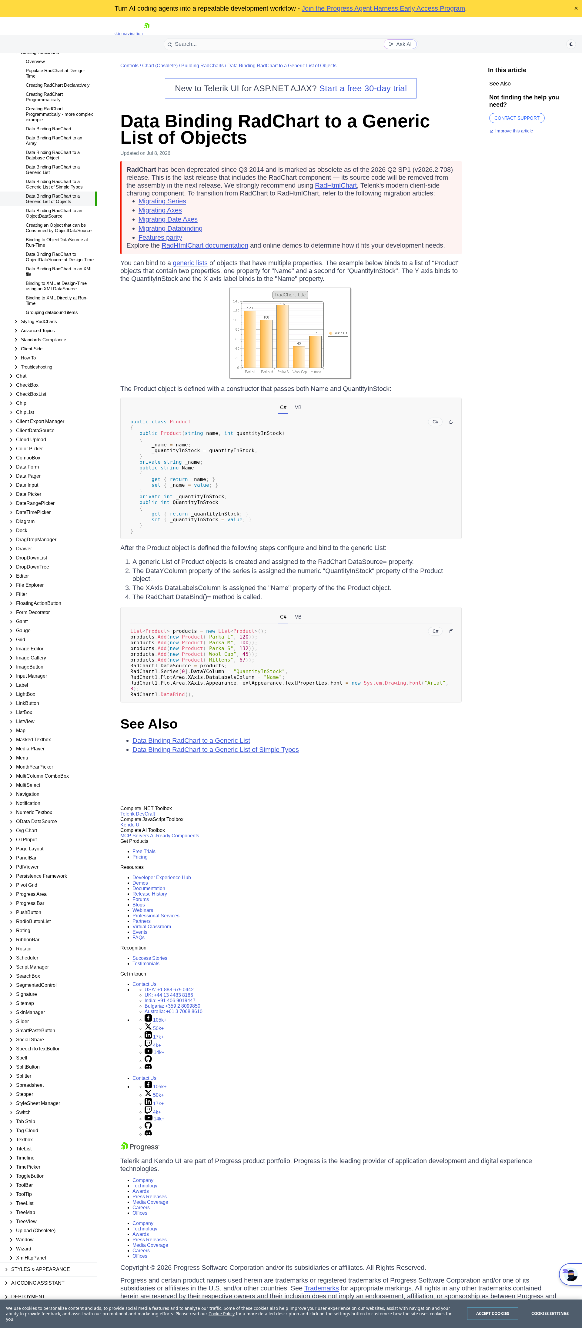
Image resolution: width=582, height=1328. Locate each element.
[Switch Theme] (571, 44)
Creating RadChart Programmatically (44, 97)
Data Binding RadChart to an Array (54, 140)
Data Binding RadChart (48, 128)
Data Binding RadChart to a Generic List (53, 169)
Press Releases (149, 1196)
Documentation (148, 888)
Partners (141, 921)
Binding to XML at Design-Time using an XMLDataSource (56, 286)
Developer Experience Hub (161, 877)
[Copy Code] (451, 422)
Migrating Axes (160, 210)
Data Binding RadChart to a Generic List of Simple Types (54, 184)
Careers (141, 1207)
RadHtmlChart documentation (205, 245)
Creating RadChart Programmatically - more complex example (59, 114)
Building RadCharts (202, 65)
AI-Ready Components (174, 835)
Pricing (140, 856)
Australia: (173, 1011)
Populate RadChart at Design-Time (55, 73)
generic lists (190, 263)
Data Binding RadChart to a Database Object (53, 155)
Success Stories (149, 958)
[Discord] (148, 1067)
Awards (140, 1191)
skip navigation (128, 33)
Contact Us (144, 984)
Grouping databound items (52, 312)
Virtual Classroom (151, 926)
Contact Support (517, 118)
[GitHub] (148, 1060)
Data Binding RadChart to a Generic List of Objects (53, 198)
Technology (144, 1185)
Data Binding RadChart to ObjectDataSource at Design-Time (60, 257)
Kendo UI (130, 824)
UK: (169, 995)
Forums (140, 899)
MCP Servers (134, 835)
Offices (139, 1213)
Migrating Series (162, 201)
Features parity (160, 237)
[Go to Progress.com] (140, 1149)
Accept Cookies (492, 1313)
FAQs (138, 937)
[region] (291, 1314)
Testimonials (145, 963)
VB (298, 407)
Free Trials (144, 851)
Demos (140, 883)
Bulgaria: (172, 1006)
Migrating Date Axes (168, 219)
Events (139, 932)
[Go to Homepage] (146, 33)
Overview (35, 61)
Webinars (142, 910)
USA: (169, 989)
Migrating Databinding (170, 228)
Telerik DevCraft (137, 813)
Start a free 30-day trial (363, 88)
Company (142, 1180)
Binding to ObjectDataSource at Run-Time (57, 242)
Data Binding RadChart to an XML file (59, 271)
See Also (149, 724)
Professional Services (155, 915)
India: (170, 1000)
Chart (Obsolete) (160, 65)
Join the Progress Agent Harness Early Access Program (383, 8)
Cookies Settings (550, 1313)
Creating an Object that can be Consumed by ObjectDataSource (59, 227)
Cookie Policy (222, 1313)
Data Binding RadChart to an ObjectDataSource (54, 213)
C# (283, 407)
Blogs (138, 904)
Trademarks (321, 1288)
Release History (149, 893)
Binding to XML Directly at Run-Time (57, 300)
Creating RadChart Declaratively (58, 85)
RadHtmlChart (336, 185)
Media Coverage (150, 1202)
